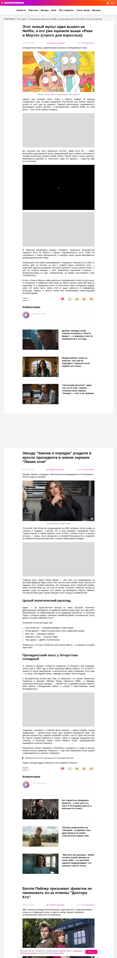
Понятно (91, 952)
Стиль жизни (83, 10)
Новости (21, 10)
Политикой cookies (57, 953)
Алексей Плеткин (88, 43)
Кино (53, 10)
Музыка (96, 10)
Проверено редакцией (57, 43)
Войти (113, 3)
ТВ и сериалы (66, 10)
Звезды (44, 10)
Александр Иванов (87, 469)
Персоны (33, 10)
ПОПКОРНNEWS (9, 19)
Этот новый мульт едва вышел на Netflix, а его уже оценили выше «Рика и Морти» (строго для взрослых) (65, 19)
